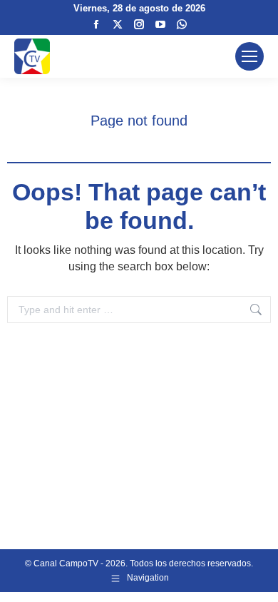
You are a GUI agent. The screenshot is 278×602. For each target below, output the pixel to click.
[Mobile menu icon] (249, 56)
